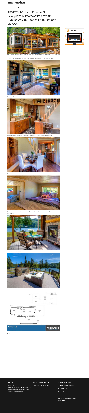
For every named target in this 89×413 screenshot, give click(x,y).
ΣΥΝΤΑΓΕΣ (35, 7)
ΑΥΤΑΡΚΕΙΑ (59, 7)
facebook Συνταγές (63, 388)
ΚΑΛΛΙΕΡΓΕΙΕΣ (75, 7)
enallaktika (49, 410)
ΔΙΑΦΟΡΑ (42, 7)
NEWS (22, 7)
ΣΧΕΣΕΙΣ (67, 7)
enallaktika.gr (11, 385)
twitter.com (62, 395)
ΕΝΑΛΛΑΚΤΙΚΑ (51, 7)
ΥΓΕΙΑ (28, 7)
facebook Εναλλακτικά (64, 392)
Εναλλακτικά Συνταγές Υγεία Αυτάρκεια (41, 385)
